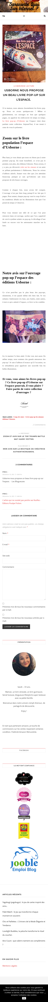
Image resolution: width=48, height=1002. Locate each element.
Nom (5, 533)
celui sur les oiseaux (28, 167)
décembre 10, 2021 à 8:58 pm (12, 474)
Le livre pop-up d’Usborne (13, 121)
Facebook (24, 750)
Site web (6, 555)
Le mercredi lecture (24, 86)
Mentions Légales (9, 966)
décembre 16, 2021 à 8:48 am (12, 496)
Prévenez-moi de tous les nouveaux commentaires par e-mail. (23, 608)
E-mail (5, 544)
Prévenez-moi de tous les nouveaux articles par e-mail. (23, 619)
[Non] (45, 993)
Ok (24, 998)
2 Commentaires (39, 425)
